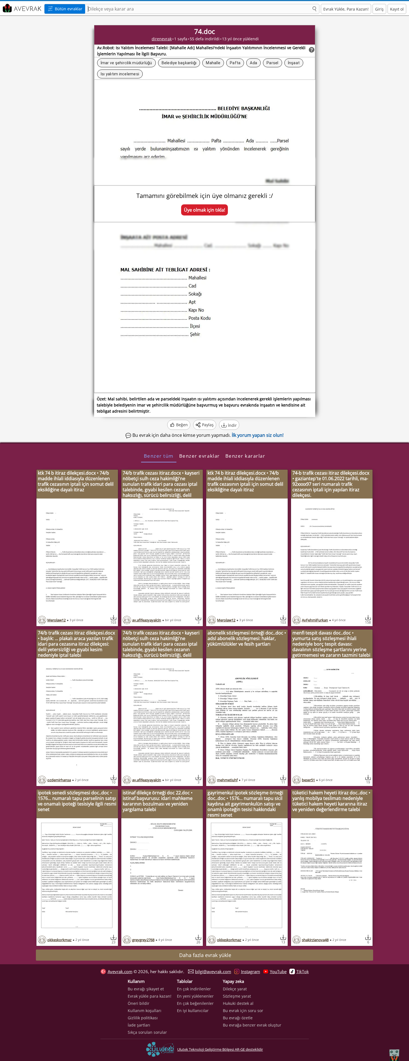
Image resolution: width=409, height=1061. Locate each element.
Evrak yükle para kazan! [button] (149, 996)
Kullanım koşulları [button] (144, 1010)
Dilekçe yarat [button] (235, 988)
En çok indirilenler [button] (194, 988)
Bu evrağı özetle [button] (238, 1017)
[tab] (158, 455)
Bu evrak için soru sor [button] (243, 1010)
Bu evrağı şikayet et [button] (146, 988)
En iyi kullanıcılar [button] (193, 1010)
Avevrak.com (120, 971)
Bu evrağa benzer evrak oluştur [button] (252, 1025)
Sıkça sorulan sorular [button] (147, 1032)
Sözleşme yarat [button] (237, 996)
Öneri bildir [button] (138, 1003)
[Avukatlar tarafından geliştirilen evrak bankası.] (21, 8)
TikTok (302, 971)
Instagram (250, 971)
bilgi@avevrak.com (213, 971)
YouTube (278, 971)
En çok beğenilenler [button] (195, 1003)
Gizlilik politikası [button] (143, 1017)
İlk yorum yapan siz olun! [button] (258, 435)
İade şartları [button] (139, 1025)
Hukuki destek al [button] (238, 1003)
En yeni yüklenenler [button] (195, 996)
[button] (314, 9)
